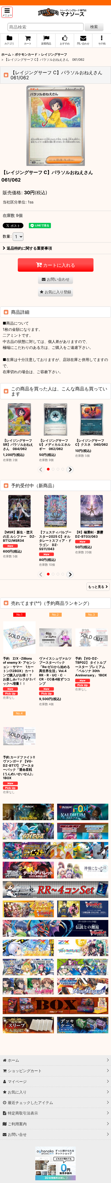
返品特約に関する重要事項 (29, 248)
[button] (7, 12)
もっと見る (96, 587)
